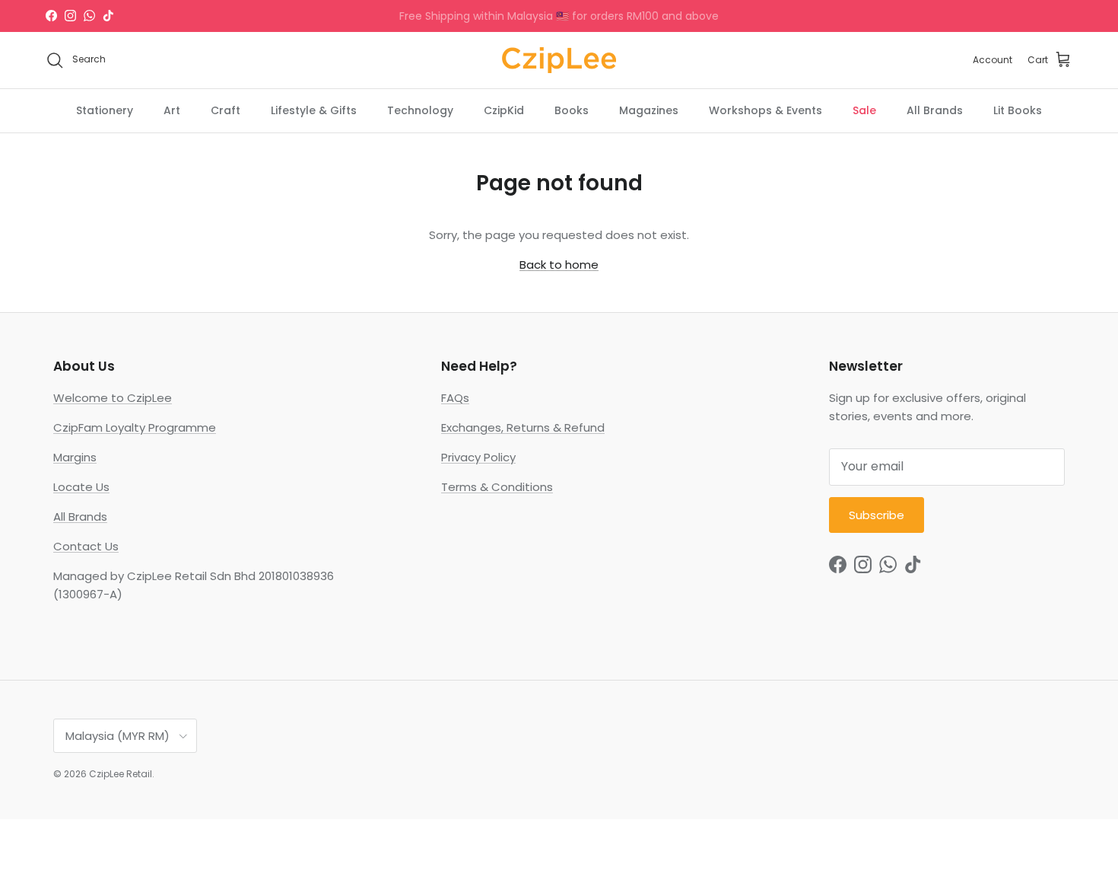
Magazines (648, 109)
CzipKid (504, 109)
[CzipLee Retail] (559, 60)
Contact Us (86, 546)
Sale (864, 109)
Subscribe (876, 515)
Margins (75, 457)
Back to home (559, 265)
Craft (225, 109)
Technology (420, 109)
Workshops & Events (765, 109)
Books (571, 109)
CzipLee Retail (120, 773)
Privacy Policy (478, 457)
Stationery (104, 109)
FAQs (455, 398)
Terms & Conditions (497, 487)
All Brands (935, 109)
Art (172, 109)
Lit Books (1017, 109)
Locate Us (81, 487)
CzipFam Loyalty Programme (134, 427)
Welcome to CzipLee (112, 398)
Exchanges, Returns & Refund (523, 427)
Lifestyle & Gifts (314, 109)
